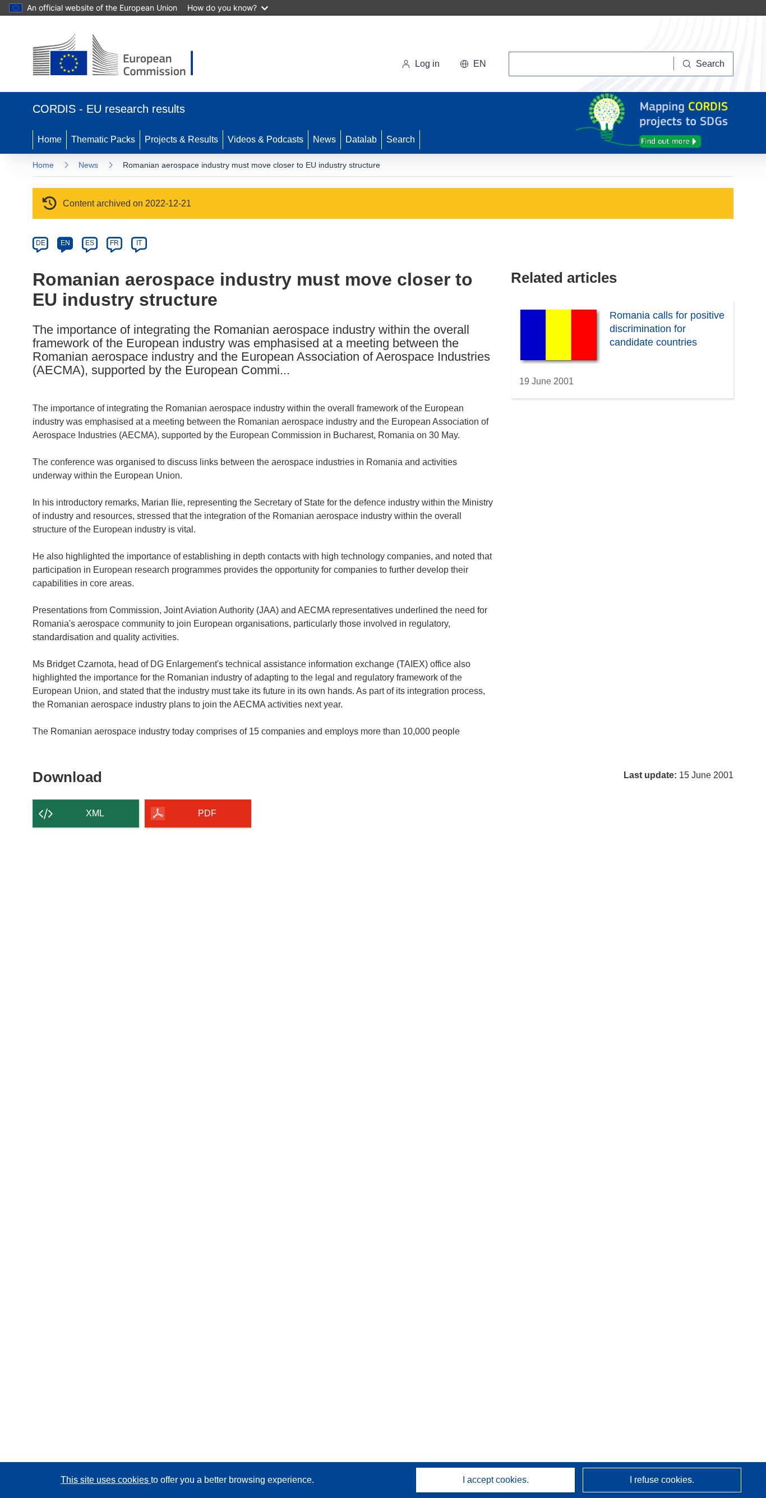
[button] (473, 64)
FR (114, 243)
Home (50, 139)
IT (139, 243)
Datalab (361, 139)
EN (65, 243)
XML (95, 813)
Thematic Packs (103, 139)
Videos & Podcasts (265, 139)
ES (89, 243)
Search (400, 139)
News (324, 139)
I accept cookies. (496, 1480)
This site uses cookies (106, 1480)
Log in (427, 63)
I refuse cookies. (662, 1480)
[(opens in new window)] (123, 56)
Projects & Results (181, 139)
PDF (207, 813)
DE (40, 243)
